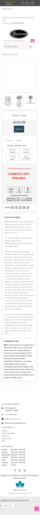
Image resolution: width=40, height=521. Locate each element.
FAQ (3, 441)
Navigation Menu (11, 46)
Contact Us (5, 436)
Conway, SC (7, 505)
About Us (5, 431)
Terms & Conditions (8, 433)
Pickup (18, 140)
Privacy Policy (7, 438)
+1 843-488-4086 (17, 23)
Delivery (9, 140)
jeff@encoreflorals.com (13, 419)
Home (4, 54)
